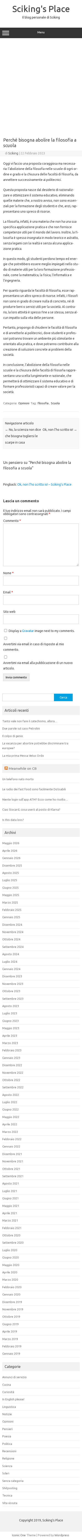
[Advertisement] (41, 86)
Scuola (55, 403)
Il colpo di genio (12, 736)
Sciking (13, 153)
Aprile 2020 (9, 1272)
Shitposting (9, 1488)
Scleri (5, 1473)
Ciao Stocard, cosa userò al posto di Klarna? (31, 809)
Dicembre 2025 (12, 865)
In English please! (13, 1399)
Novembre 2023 (12, 983)
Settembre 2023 (12, 998)
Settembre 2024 (12, 946)
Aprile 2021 (9, 1213)
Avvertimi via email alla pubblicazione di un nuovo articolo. (38, 665)
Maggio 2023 (10, 1028)
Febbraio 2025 (11, 909)
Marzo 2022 (10, 1131)
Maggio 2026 (10, 843)
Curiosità (8, 1392)
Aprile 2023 (9, 1035)
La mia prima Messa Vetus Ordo (23, 755)
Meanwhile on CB (23, 768)
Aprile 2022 (9, 1124)
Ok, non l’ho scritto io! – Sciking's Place (44, 484)
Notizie (7, 1414)
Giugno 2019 (10, 1324)
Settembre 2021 (12, 1176)
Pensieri (7, 1429)
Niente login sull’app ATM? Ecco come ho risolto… (35, 799)
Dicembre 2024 (12, 924)
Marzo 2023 (10, 1043)
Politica (7, 1443)
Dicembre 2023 (12, 976)
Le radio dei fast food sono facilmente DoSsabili (34, 789)
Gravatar (28, 631)
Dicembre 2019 (12, 1302)
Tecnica (7, 1495)
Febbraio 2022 (11, 1139)
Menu (41, 32)
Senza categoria (12, 1480)
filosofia (43, 403)
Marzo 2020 (10, 1279)
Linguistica (9, 1406)
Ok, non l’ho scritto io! (60, 429)
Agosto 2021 (10, 1183)
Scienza (7, 1466)
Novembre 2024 (12, 931)
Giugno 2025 (10, 887)
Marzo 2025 (10, 902)
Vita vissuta (9, 1503)
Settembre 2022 (12, 1087)
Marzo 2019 (10, 1339)
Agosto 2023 (10, 1005)
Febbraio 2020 (11, 1287)
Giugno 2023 (10, 1020)
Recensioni (9, 1451)
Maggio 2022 (10, 1117)
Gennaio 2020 (11, 1294)
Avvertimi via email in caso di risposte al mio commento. (33, 646)
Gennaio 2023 (11, 1057)
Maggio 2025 (10, 894)
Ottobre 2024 (11, 939)
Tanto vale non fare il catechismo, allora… (29, 721)
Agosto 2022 (10, 1094)
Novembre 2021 (12, 1161)
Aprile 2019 (9, 1331)
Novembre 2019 (12, 1309)
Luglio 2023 (9, 1013)
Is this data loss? (13, 819)
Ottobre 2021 (11, 1168)
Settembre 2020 (12, 1242)
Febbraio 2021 (11, 1228)
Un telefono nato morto (18, 779)
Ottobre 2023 (11, 991)
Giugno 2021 (10, 1198)
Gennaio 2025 (11, 917)
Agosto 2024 (10, 954)
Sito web (9, 611)
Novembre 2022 (12, 1072)
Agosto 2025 (10, 872)
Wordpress (61, 1535)
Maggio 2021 (10, 1205)
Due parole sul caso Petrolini (21, 728)
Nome (8, 573)
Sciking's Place (41, 8)
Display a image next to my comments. (42, 631)
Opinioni (23, 403)
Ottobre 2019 (11, 1316)
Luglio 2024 (9, 961)
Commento (12, 521)
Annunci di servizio (14, 1377)
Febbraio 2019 (11, 1346)
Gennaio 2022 (11, 1146)
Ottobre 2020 (11, 1235)
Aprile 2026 (9, 850)
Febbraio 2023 (11, 1050)
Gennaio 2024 (11, 968)
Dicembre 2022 (12, 1065)
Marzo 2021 (10, 1220)
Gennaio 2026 (11, 857)
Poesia (6, 1436)
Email (8, 592)
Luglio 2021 (9, 1191)
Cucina (6, 1384)
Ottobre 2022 (11, 1080)
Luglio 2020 (9, 1250)
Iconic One (19, 1535)
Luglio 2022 (9, 1102)
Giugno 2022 (10, 1109)
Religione (8, 1458)
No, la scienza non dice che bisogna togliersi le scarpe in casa (23, 436)
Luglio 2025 (9, 880)
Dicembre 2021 (12, 1154)
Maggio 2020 (10, 1265)
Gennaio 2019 (11, 1353)
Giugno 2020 (10, 1257)
